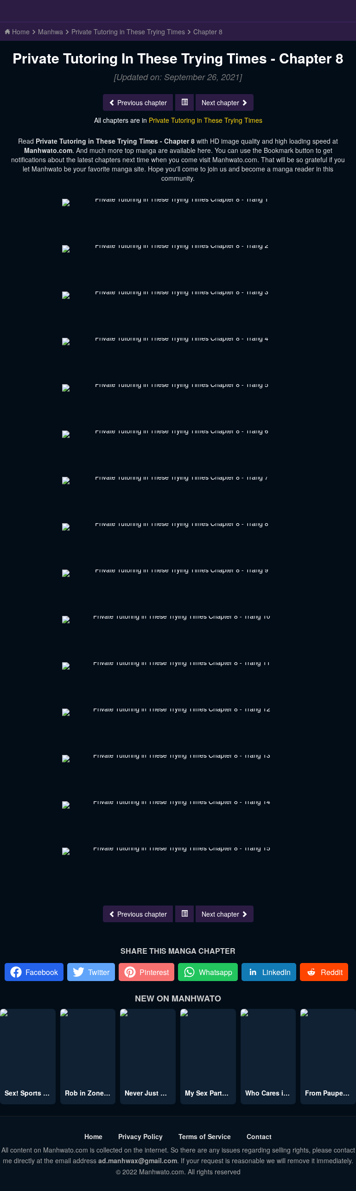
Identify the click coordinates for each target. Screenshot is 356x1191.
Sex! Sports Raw (31, 1092)
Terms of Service (204, 1136)
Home (93, 1136)
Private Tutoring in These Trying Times (205, 120)
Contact (259, 1136)
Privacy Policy (140, 1136)
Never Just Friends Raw (162, 1092)
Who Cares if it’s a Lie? (281, 1092)
